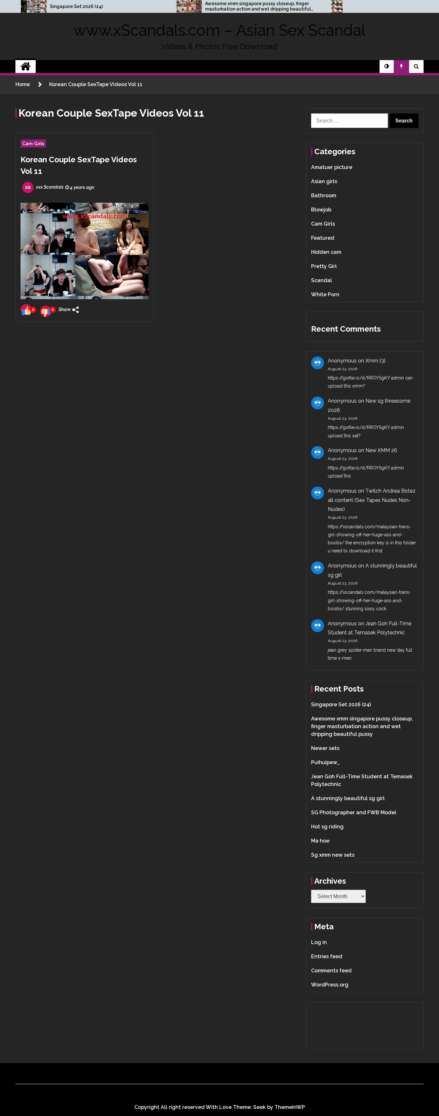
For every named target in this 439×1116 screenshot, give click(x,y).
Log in (319, 942)
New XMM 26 (381, 450)
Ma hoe (320, 841)
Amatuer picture (331, 167)
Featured (322, 238)
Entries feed (326, 956)
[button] (387, 66)
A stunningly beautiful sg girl (348, 798)
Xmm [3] (375, 361)
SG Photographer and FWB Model (353, 812)
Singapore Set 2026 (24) (76, 6)
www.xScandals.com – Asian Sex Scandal (219, 30)
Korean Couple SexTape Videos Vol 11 (79, 165)
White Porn (325, 294)
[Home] (25, 66)
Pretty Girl (324, 266)
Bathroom (323, 195)
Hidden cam (326, 252)
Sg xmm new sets (332, 855)
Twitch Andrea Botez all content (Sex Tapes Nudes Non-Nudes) (372, 500)
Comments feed (331, 971)
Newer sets (325, 748)
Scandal (321, 280)
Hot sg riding (327, 827)
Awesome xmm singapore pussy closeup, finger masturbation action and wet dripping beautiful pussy (258, 6)
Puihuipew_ (325, 762)
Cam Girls (33, 143)
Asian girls (324, 181)
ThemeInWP (289, 1107)
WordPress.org (329, 985)
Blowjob (321, 210)
